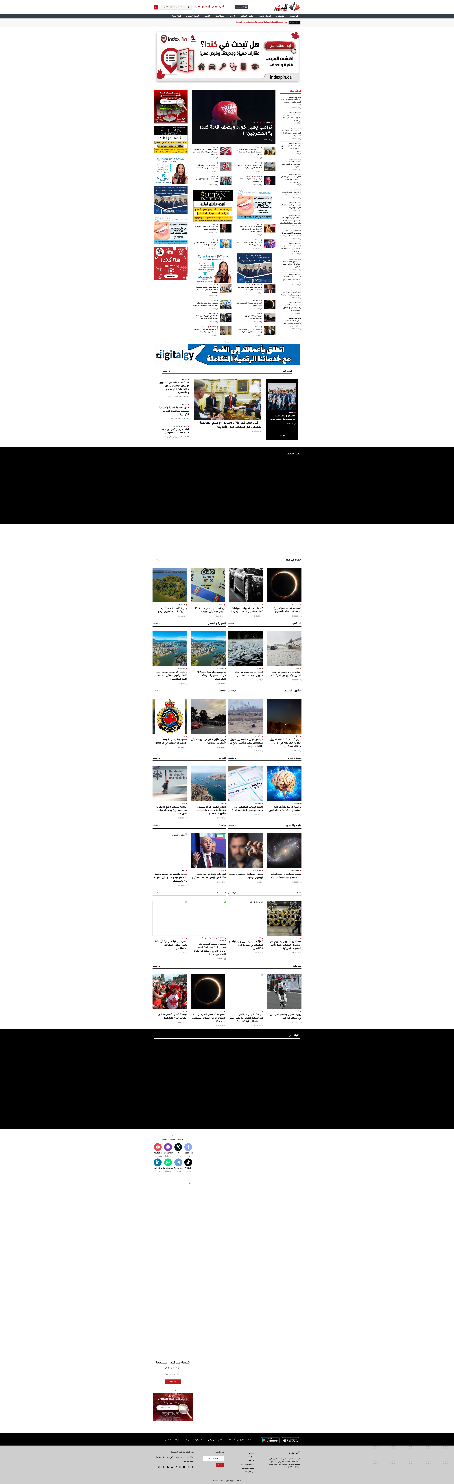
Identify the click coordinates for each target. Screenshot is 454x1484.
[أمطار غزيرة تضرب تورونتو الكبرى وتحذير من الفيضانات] (284, 648)
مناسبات (220, 893)
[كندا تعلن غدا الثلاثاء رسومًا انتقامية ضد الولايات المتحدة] (225, 166)
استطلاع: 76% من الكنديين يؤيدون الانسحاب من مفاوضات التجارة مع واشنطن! (205, 152)
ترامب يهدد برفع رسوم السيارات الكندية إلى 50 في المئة (292, 118)
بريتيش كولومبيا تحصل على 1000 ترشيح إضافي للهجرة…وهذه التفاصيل (171, 676)
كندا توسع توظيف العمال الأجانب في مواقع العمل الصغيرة (291, 264)
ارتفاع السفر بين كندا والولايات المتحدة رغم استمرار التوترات (292, 323)
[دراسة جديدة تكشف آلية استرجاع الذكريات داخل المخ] (225, 243)
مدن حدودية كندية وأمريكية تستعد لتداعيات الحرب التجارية (174, 411)
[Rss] (195, 7)
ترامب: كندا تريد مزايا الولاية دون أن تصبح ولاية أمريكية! (291, 164)
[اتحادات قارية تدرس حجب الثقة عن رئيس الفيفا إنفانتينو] (208, 850)
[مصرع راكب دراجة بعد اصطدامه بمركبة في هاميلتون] (170, 716)
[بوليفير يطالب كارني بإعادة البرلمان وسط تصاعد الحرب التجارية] (269, 330)
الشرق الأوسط (292, 691)
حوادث (258, 313)
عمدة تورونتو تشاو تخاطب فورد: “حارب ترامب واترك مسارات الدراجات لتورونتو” (250, 229)
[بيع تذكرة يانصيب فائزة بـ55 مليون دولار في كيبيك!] (208, 585)
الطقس (296, 623)
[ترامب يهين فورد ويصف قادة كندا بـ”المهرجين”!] (269, 180)
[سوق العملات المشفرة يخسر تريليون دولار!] (245, 850)
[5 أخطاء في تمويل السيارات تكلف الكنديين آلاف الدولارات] (225, 317)
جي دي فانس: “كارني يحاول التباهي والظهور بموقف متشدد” (292, 308)
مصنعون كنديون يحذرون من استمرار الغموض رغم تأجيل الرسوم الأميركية (285, 945)
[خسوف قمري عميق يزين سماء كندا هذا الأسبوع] (269, 304)
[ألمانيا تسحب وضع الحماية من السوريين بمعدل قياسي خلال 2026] (170, 783)
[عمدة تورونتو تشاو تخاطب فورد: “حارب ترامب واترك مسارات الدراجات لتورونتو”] (269, 228)
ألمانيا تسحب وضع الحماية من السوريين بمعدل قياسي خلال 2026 (171, 810)
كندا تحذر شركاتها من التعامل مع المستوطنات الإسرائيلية (291, 249)
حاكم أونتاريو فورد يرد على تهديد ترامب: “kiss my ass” (291, 102)
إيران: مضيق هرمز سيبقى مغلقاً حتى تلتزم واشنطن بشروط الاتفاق (211, 810)
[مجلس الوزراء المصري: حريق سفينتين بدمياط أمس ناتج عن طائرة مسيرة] (245, 716)
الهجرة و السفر (217, 623)
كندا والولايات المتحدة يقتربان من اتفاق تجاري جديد (292, 279)
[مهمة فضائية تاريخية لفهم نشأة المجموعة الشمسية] (284, 850)
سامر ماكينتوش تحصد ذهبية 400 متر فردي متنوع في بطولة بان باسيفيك (170, 878)
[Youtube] (157, 1150)
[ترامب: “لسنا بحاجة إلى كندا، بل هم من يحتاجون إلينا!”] (269, 243)
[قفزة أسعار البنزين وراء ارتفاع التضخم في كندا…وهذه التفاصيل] (245, 918)
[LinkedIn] (206, 7)
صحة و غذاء (213, 240)
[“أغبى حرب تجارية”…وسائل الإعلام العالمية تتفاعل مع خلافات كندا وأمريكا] (269, 151)
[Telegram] (199, 7)
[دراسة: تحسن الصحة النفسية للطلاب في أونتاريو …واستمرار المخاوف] (225, 288)
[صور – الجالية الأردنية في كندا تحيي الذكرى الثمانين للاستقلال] (170, 918)
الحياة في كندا (289, 231)
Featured (298, 97)
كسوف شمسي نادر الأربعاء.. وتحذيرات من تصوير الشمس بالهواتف (208, 1018)
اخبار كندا (291, 97)
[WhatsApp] (168, 1165)
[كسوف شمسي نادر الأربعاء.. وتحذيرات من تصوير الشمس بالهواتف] (208, 991)
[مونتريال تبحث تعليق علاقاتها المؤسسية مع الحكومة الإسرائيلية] (225, 304)
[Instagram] (212, 7)
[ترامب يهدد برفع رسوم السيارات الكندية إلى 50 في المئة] (269, 288)
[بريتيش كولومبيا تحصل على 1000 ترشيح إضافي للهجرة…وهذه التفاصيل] (170, 648)
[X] (220, 7)
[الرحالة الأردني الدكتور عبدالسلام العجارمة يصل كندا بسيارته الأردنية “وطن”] (246, 991)
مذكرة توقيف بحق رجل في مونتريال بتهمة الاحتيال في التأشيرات (291, 179)
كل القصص (166, 371)
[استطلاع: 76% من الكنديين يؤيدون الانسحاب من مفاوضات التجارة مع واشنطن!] (225, 151)
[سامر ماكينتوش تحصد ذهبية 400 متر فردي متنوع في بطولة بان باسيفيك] (170, 850)
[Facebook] (223, 7)
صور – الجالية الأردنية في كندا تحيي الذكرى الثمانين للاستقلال (171, 945)
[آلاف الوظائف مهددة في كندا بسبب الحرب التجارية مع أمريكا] (225, 330)
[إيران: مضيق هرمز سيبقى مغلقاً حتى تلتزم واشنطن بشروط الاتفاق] (208, 783)
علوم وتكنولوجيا (292, 825)
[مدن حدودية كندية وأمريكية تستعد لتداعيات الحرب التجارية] (269, 166)
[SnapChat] (202, 7)
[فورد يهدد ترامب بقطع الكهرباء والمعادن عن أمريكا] (225, 228)
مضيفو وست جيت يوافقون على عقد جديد (269, 22)
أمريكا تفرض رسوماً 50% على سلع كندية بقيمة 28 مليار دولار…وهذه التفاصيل (290, 220)
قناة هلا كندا (201, 938)
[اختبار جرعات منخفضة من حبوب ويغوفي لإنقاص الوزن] (245, 783)
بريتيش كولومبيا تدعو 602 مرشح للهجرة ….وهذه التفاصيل (211, 676)
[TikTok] (209, 7)
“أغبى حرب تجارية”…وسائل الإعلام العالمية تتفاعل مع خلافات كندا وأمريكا (249, 152)
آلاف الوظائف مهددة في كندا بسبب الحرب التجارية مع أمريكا (291, 133)
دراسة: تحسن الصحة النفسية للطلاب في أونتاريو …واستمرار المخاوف (207, 290)
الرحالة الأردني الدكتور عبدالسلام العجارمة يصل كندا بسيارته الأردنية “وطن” (246, 1018)
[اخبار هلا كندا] (286, 7)
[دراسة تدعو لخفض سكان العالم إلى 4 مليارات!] (170, 991)
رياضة (222, 825)
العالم (222, 758)
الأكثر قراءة (294, 91)
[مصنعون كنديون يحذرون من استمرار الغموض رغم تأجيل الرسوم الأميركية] (284, 918)
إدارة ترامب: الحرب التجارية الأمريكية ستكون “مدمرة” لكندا (291, 148)
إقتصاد (297, 938)
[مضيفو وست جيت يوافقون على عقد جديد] (225, 180)
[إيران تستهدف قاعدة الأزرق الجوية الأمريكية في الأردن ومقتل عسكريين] (284, 716)
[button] (156, 22)
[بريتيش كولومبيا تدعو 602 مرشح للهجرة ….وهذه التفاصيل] (208, 648)
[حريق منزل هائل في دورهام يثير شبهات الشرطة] (269, 317)
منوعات (297, 966)
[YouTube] (216, 7)
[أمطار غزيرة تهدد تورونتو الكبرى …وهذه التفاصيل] (245, 648)
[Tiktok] (188, 1165)
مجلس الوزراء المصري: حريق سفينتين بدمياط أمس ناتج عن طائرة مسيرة (245, 743)
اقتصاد (297, 893)
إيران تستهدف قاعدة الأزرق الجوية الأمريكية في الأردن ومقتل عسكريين (285, 743)
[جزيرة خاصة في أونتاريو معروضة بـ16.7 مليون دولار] (170, 585)
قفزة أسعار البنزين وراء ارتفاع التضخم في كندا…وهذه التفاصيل (246, 945)
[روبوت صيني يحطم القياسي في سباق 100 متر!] (284, 991)
